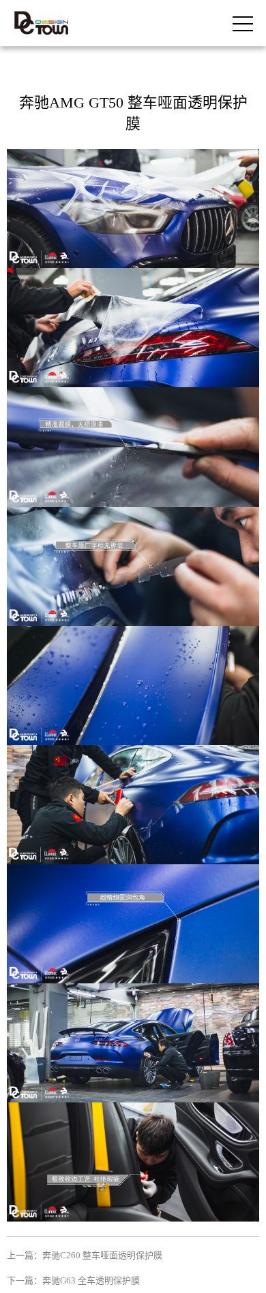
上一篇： (84, 1255)
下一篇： (73, 1280)
